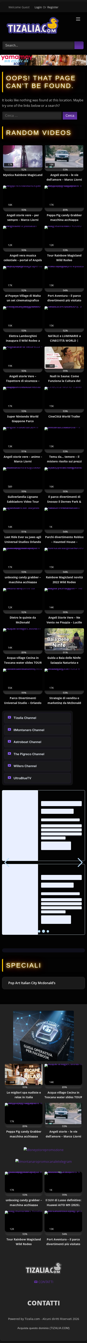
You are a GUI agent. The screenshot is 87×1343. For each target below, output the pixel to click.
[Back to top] (75, 1330)
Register (52, 7)
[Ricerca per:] (32, 115)
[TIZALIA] (36, 26)
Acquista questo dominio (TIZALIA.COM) (43, 1328)
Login (38, 7)
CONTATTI (43, 1302)
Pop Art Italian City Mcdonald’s (31, 983)
